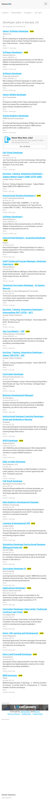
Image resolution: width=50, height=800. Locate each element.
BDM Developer (10, 675)
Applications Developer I (14, 588)
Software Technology (11, 505)
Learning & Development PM (16, 523)
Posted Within (16, 13)
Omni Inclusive (8, 571)
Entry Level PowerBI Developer (17, 654)
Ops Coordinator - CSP (14, 331)
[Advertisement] (19, 756)
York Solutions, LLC (10, 464)
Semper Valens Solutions (12, 179)
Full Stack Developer (12, 481)
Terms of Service (13, 714)
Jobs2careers (25, 712)
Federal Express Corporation (14, 334)
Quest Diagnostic (9, 636)
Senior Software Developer (16, 31)
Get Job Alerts (25, 146)
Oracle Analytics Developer (16, 116)
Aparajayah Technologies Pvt (14, 484)
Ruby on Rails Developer (14, 461)
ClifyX (5, 678)
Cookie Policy (26, 714)
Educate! (6, 155)
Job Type (38, 13)
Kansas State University (12, 591)
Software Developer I (13, 52)
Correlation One (9, 615)
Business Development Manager (18, 395)
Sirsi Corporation (9, 97)
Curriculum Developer (13, 374)
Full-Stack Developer (13, 152)
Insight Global (8, 526)
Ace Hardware (8, 398)
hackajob (6, 422)
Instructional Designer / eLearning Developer (24, 238)
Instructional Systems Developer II (19, 195)
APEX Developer (10, 440)
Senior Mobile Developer (14, 94)
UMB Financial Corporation (13, 118)
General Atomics (9, 55)
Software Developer (12, 73)
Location (5, 13)
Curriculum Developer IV (14, 568)
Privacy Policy (38, 714)
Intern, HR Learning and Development (20, 633)
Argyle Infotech (8, 443)
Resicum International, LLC (13, 377)
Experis (5, 243)
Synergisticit (8, 657)
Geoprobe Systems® (11, 76)
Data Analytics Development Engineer (21, 502)
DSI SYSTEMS (8, 550)
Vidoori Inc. (7, 34)
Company (28, 13)
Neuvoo (37, 712)
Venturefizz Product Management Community (20, 291)
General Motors (9, 267)
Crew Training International (13, 198)
